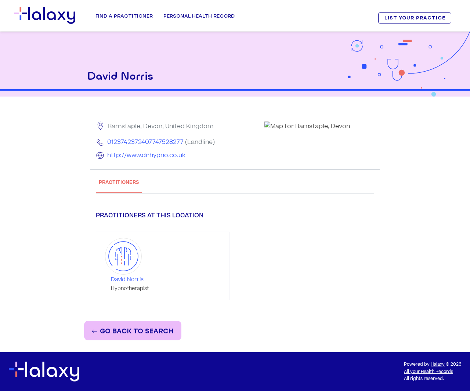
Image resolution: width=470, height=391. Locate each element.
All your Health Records (428, 372)
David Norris (127, 279)
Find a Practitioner (124, 16)
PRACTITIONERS (119, 182)
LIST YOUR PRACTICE (414, 18)
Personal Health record (199, 16)
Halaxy (438, 364)
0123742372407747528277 (145, 142)
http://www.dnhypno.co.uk (146, 155)
